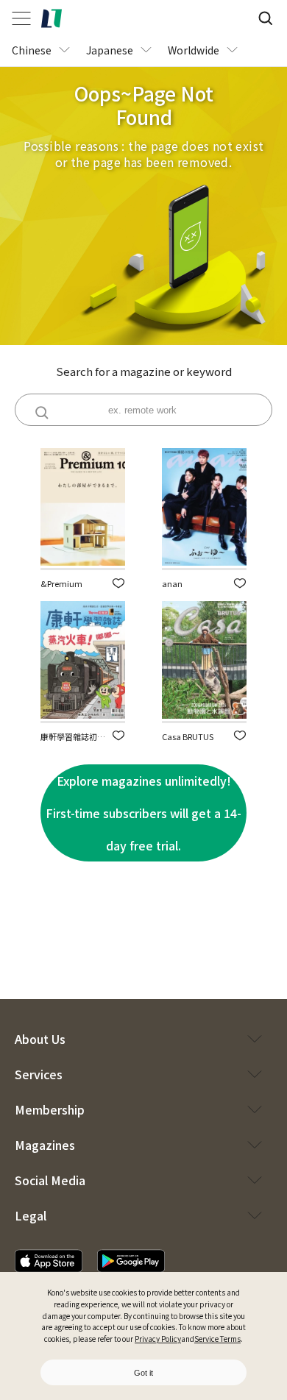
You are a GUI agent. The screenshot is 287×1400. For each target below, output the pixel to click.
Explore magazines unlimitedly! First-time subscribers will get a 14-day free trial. (143, 813)
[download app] (48, 1261)
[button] (118, 583)
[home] (51, 18)
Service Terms (217, 1338)
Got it (143, 1372)
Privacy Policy (158, 1338)
